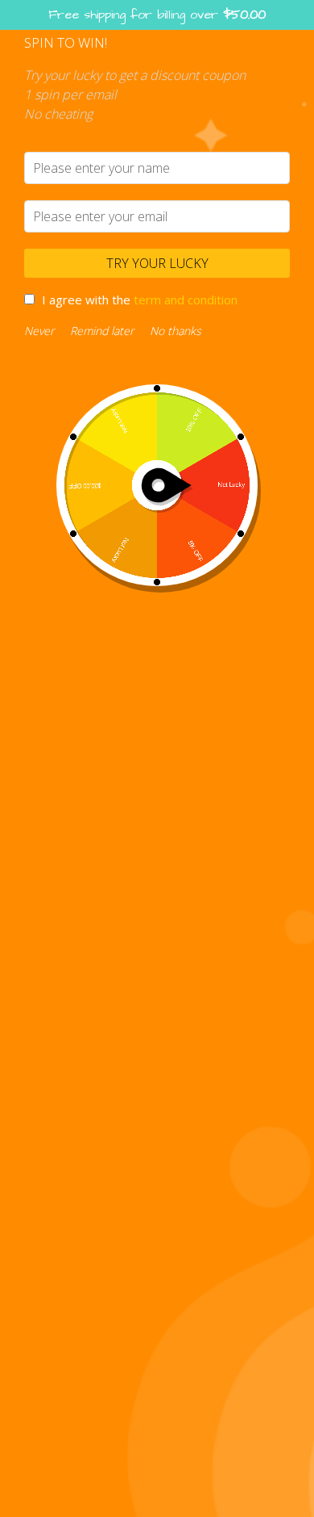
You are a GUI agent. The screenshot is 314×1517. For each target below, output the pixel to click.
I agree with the (140, 299)
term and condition (186, 299)
